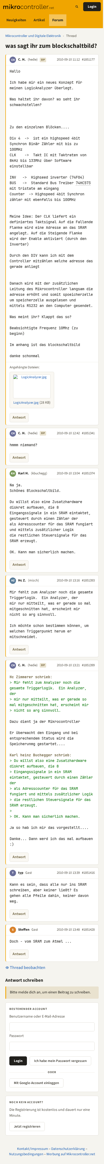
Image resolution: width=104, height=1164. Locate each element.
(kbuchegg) (39, 473)
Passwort (16, 1036)
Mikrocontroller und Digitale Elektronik (33, 35)
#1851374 (88, 473)
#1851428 (88, 929)
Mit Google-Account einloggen (36, 1083)
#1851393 (88, 580)
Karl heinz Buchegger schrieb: (40, 755)
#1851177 (88, 59)
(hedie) (33, 59)
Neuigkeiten (16, 20)
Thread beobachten (27, 968)
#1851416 (88, 872)
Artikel (39, 20)
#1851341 (88, 433)
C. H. (22, 59)
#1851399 (88, 665)
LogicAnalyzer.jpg (26, 402)
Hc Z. (22, 580)
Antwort (19, 417)
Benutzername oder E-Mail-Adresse (37, 1016)
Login (92, 6)
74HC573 (83, 182)
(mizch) (33, 580)
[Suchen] (77, 6)
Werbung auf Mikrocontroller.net (70, 1154)
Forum (57, 20)
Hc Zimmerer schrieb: (31, 677)
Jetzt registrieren (27, 1126)
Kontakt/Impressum (32, 1148)
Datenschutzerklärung (68, 1148)
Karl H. (23, 473)
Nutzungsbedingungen (26, 1154)
